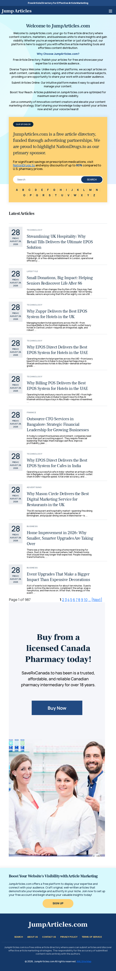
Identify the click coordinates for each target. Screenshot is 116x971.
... (89, 599)
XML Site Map (84, 961)
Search (92, 179)
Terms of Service (92, 936)
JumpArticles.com (58, 924)
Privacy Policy (69, 936)
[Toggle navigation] (110, 11)
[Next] (97, 599)
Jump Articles (17, 11)
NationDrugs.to (24, 165)
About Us (32, 936)
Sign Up (58, 903)
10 (86, 599)
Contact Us (49, 936)
